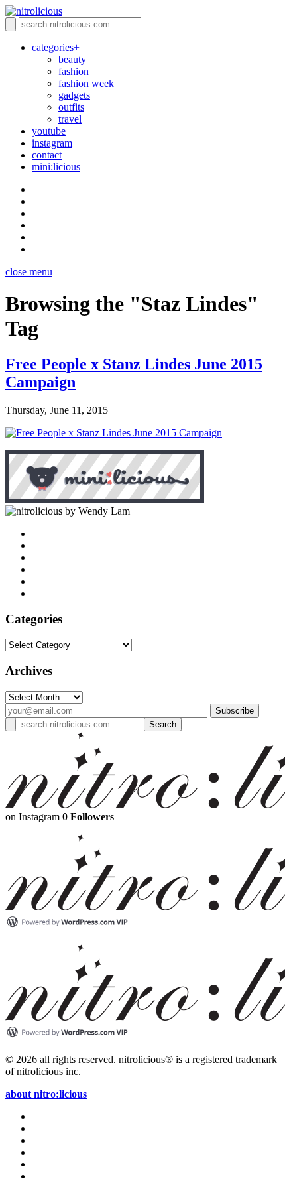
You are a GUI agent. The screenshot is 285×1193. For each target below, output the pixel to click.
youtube (49, 131)
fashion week (86, 83)
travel (70, 119)
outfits (71, 107)
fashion (73, 71)
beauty (72, 59)
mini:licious (56, 166)
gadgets (74, 95)
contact (47, 154)
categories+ (56, 47)
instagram (52, 143)
